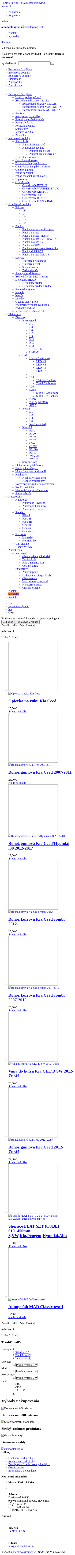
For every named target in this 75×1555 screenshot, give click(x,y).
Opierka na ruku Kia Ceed (32, 701)
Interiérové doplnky (19, 72)
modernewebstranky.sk (23, 1551)
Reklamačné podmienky (21, 1461)
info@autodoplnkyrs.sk (33, 2)
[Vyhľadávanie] (52, 64)
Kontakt (12, 32)
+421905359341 (10, 2)
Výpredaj (13, 36)
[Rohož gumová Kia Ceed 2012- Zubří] (33, 1138)
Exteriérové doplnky (19, 75)
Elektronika (14, 78)
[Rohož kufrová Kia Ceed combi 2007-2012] (33, 986)
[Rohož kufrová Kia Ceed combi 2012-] (33, 910)
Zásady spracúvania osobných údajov (29, 1464)
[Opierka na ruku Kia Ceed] (33, 692)
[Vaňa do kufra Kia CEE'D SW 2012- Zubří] (33, 1062)
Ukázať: (5, 637)
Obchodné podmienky (20, 1458)
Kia (10, 609)
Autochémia (15, 85)
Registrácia (14, 15)
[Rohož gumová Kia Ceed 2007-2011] (33, 763)
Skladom (22, 1352)
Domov (12, 603)
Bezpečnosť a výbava (20, 69)
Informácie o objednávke (22, 1470)
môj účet (6, 6)
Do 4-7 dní (23, 1355)
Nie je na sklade (17, 782)
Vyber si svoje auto (18, 606)
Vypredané (23, 1358)
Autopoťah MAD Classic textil (35, 1306)
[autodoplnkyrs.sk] (12, 1448)
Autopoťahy (15, 82)
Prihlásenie (14, 11)
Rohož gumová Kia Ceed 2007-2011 (40, 772)
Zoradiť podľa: (9, 625)
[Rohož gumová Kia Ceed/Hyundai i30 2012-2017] (37, 834)
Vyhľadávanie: (9, 63)
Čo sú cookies (16, 1467)
